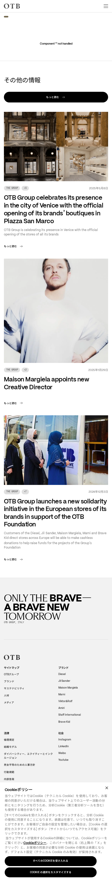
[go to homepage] (12, 6)
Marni (61, 694)
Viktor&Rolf (65, 701)
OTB (11, 674)
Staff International (69, 714)
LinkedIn (63, 746)
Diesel (62, 674)
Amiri (61, 708)
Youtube (63, 760)
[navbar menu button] (106, 6)
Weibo (62, 753)
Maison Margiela (68, 687)
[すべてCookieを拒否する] (106, 788)
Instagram (64, 739)
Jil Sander (64, 681)
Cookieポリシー (34, 843)
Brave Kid (64, 721)
